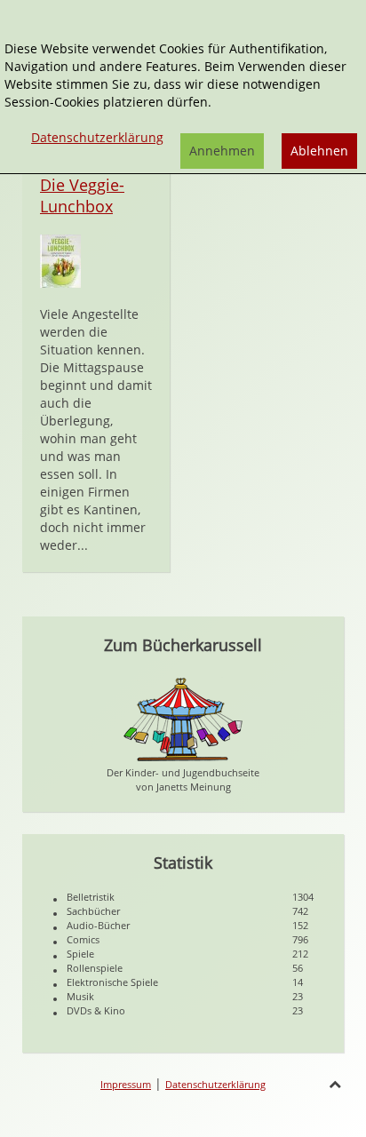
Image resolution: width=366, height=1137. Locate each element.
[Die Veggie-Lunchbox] (60, 259)
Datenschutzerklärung (215, 1084)
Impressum (125, 1084)
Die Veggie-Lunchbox (82, 195)
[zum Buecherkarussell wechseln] (183, 718)
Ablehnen (319, 150)
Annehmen (222, 150)
